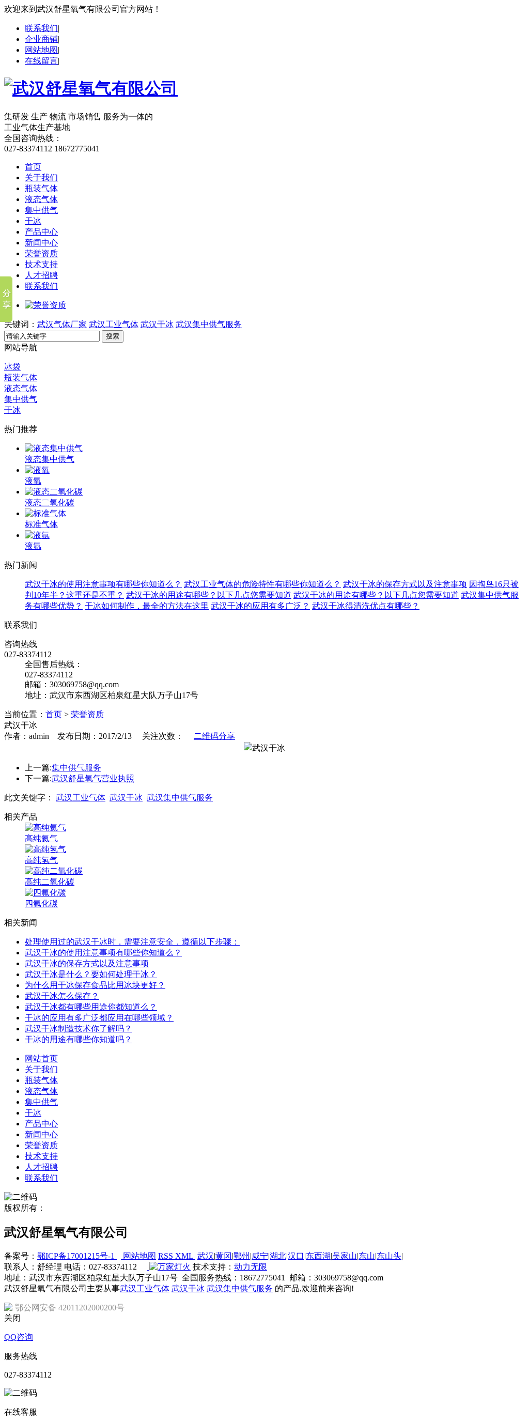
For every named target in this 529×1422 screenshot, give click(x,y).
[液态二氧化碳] (54, 491)
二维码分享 (214, 736)
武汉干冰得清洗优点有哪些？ (365, 605)
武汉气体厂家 (62, 324)
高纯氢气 (41, 860)
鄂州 (242, 1255)
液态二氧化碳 (49, 502)
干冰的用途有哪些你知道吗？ (78, 1039)
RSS (166, 1255)
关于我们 (41, 177)
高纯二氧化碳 (49, 881)
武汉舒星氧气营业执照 (93, 778)
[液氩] (37, 535)
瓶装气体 (41, 188)
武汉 (205, 1255)
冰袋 (12, 366)
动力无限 (250, 1266)
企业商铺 (41, 39)
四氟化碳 (41, 903)
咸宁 (260, 1255)
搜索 (112, 336)
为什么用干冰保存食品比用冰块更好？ (95, 985)
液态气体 (41, 199)
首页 (33, 166)
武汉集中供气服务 (209, 324)
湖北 (278, 1255)
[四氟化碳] (45, 892)
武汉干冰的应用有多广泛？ (260, 605)
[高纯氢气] (45, 849)
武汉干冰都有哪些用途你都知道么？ (91, 1006)
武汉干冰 (157, 324)
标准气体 (41, 524)
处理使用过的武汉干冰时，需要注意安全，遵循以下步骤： (132, 941)
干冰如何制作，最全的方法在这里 (147, 605)
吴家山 (344, 1255)
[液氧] (37, 470)
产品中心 (41, 231)
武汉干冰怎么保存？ (62, 996)
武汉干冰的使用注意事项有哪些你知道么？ (103, 584)
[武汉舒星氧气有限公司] (91, 88)
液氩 (33, 546)
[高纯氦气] (45, 827)
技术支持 (41, 264)
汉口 (296, 1255)
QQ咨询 (18, 1337)
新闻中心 (41, 242)
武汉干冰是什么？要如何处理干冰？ (91, 974)
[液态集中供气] (54, 448)
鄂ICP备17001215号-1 (77, 1255)
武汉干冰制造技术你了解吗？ (78, 1028)
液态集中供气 (49, 459)
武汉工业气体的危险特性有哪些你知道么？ (262, 584)
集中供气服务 (76, 767)
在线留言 (41, 60)
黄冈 (223, 1255)
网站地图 (41, 49)
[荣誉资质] (45, 305)
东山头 (389, 1255)
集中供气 (41, 210)
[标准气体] (45, 513)
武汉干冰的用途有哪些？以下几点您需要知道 (208, 595)
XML (185, 1255)
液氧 (33, 480)
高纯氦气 (41, 838)
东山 (367, 1255)
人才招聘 (41, 275)
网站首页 (41, 1058)
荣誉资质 (41, 253)
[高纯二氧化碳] (54, 871)
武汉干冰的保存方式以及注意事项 (405, 584)
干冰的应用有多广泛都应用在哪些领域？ (99, 1017)
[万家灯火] (169, 1266)
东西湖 (318, 1255)
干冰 (33, 221)
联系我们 (41, 28)
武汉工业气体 (113, 324)
